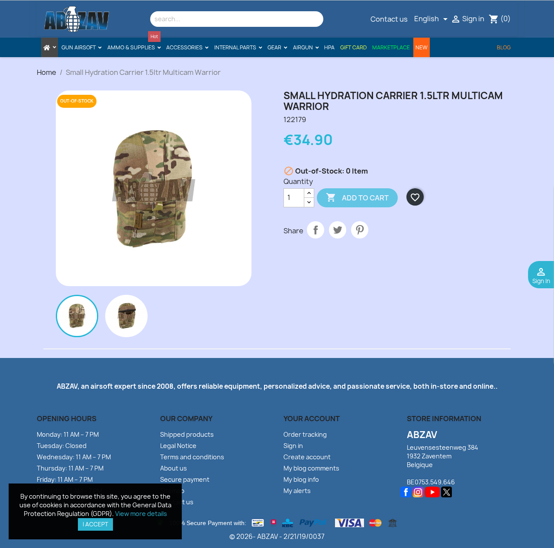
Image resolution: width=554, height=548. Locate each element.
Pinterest (359, 230)
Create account (307, 457)
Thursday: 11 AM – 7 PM (70, 468)
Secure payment (184, 479)
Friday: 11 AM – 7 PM (65, 479)
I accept (95, 524)
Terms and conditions (192, 457)
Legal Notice (178, 446)
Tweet (337, 230)
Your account (311, 418)
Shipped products (187, 434)
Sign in (293, 446)
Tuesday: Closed (62, 446)
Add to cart (357, 197)
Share (315, 230)
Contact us (389, 19)
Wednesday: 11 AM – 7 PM (74, 457)
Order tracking (305, 434)
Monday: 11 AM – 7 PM (68, 434)
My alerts (297, 491)
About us (173, 468)
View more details (141, 513)
